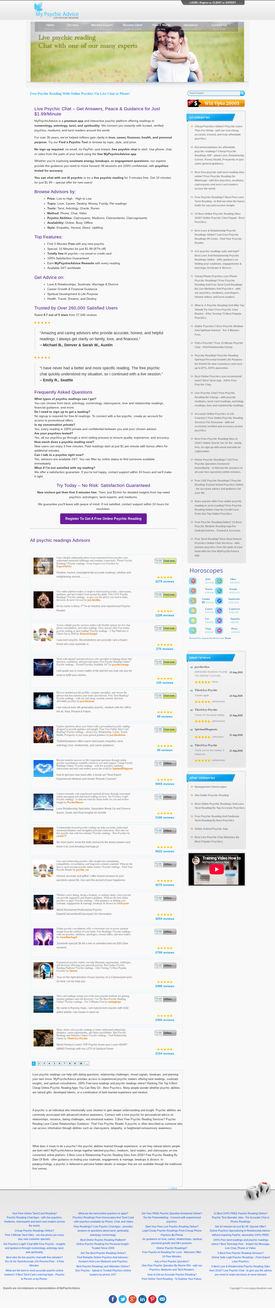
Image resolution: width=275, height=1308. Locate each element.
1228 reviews (164, 615)
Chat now (169, 560)
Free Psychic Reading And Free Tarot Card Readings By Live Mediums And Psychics (218, 284)
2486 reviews (164, 986)
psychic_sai (82, 869)
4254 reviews (164, 918)
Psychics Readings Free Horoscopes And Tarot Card (103, 1217)
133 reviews (164, 682)
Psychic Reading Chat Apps (23, 1217)
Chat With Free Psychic (40, 1244)
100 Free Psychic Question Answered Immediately (216, 463)
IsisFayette (123, 903)
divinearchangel (88, 633)
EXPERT (231, 2)
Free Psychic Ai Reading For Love (162, 1252)
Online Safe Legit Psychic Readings (233, 1257)
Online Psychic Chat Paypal (220, 217)
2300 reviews (164, 1020)
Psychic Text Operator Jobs (227, 1217)
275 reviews (164, 649)
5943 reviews (164, 784)
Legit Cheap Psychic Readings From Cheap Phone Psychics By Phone (172, 1232)
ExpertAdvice (64, 566)
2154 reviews (164, 1053)
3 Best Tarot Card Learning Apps (34, 1274)
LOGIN (194, 2)
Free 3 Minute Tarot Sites (19, 1235)
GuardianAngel (68, 937)
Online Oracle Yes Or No (217, 442)
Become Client (132, 26)
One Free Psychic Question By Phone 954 (166, 1265)
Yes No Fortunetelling (155, 1217)
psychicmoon (87, 701)
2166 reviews (164, 817)
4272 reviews (164, 885)
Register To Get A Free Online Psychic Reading (103, 518)
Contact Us (219, 26)
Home (50, 26)
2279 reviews (164, 581)
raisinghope (114, 1001)
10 (80, 1063)
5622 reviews (164, 851)
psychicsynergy (120, 664)
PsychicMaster (75, 802)
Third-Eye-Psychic (77, 1038)
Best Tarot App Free (232, 1244)
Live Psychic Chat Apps (107, 1226)
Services (72, 26)
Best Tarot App (212, 380)
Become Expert (102, 26)
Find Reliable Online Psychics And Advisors (102, 1257)
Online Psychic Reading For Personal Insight (102, 1244)
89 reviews (165, 716)
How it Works (161, 26)
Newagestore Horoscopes (211, 786)
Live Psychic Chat (233, 1270)
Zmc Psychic (82, 1270)
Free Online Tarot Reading (157, 1278)
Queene (73, 970)
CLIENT (217, 2)
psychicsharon (117, 734)
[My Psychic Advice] (57, 10)
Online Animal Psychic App (211, 828)
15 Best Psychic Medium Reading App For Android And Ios (218, 526)
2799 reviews (164, 952)
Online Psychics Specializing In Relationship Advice (240, 1230)
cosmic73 (61, 835)
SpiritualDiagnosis (122, 768)
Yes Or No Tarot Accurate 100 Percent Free (30, 1261)
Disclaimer (191, 26)
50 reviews (165, 750)
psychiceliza (93, 599)
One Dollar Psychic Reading (212, 795)
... (87, 1063)
